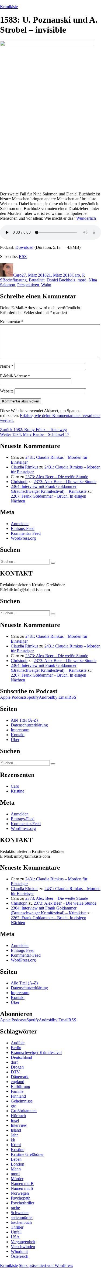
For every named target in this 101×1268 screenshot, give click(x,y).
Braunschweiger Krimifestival (36, 1052)
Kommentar (11, 321)
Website (6, 391)
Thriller (17, 1227)
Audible (18, 1042)
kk (13, 1140)
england (17, 1081)
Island (16, 1130)
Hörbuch (18, 1115)
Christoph (19, 481)
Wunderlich (86, 218)
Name (6, 366)
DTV (15, 1072)
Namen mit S (22, 1188)
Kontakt (18, 734)
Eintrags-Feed (22, 528)
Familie (17, 1091)
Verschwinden (23, 1246)
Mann (16, 1169)
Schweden (20, 1212)
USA (15, 1237)
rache (15, 1207)
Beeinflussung (14, 280)
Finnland (18, 1096)
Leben (16, 1159)
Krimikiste (9, 6)
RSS (23, 256)
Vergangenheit (23, 1241)
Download (24, 247)
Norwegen (20, 1193)
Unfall (16, 1232)
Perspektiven (28, 284)
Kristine (17, 791)
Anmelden (20, 523)
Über (15, 739)
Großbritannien (24, 1110)
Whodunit (19, 1251)
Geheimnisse (22, 1101)
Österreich (19, 1256)
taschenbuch (21, 1222)
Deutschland (21, 1057)
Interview (19, 1125)
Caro (17, 275)
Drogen (17, 1067)
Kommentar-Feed (26, 533)
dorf (14, 1062)
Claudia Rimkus (24, 467)
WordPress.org (23, 538)
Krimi (16, 1144)
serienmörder (22, 1217)
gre (13, 1106)
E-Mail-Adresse (15, 376)
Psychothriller (22, 1203)
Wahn (46, 284)
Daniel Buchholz (61, 280)
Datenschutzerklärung (29, 725)
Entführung (20, 1086)
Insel (15, 1120)
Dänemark (20, 1076)
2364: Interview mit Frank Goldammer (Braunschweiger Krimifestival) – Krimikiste (48, 489)
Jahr (14, 1135)
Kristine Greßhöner (27, 1154)
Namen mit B (22, 1183)
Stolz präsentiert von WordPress (46, 1265)
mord (82, 280)
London (17, 1164)
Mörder (17, 1178)
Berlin (16, 1047)
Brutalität (36, 280)
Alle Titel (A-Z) (24, 720)
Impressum (20, 730)
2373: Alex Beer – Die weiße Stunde (56, 476)
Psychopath (20, 1198)
